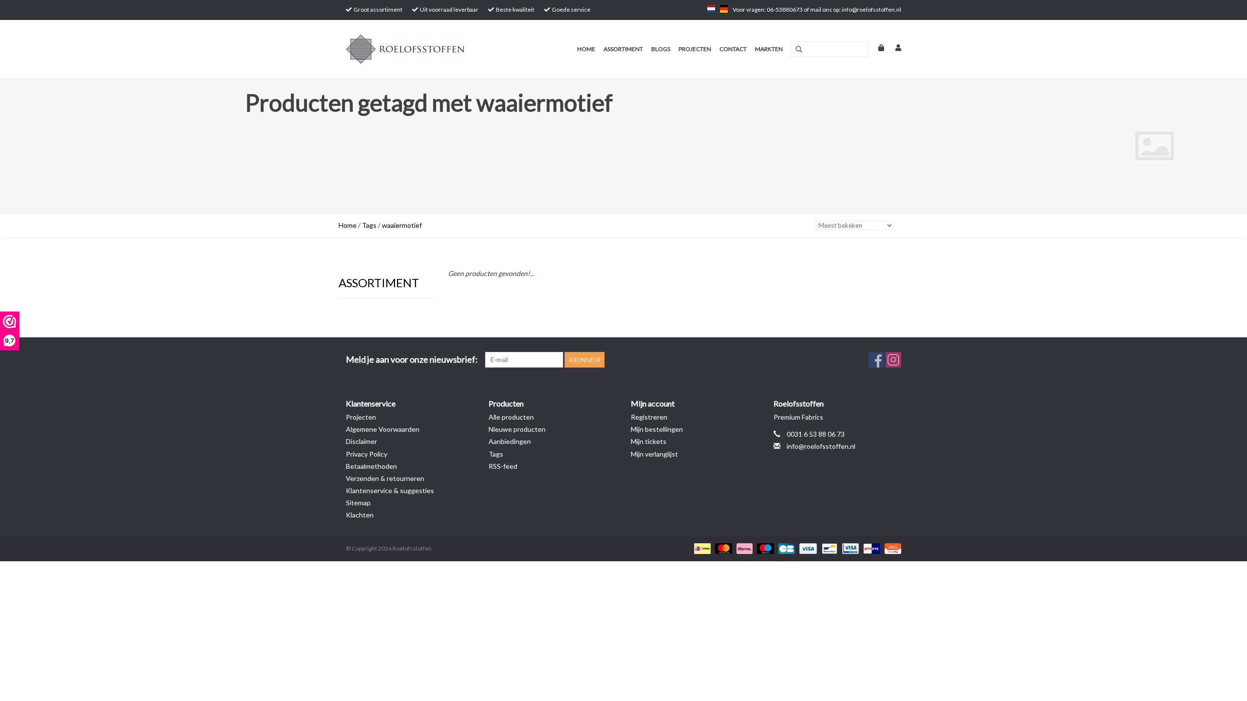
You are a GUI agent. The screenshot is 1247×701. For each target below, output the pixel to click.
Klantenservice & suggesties (390, 490)
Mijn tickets (648, 441)
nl (711, 9)
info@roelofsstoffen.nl (821, 446)
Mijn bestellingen (657, 429)
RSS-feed (503, 466)
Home (586, 49)
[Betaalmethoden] (701, 548)
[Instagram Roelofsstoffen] (893, 360)
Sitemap (358, 502)
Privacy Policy (366, 454)
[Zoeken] (799, 49)
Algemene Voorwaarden (382, 429)
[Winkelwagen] (877, 47)
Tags (369, 225)
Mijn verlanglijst (654, 454)
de (724, 9)
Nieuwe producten (517, 429)
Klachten (360, 515)
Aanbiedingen (510, 441)
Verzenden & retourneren (385, 478)
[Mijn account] (893, 47)
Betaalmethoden (371, 466)
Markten (769, 49)
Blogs (660, 49)
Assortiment (623, 49)
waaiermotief (402, 225)
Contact (733, 49)
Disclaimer (361, 441)
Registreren (649, 417)
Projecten (695, 49)
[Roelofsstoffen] (420, 49)
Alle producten (511, 417)
